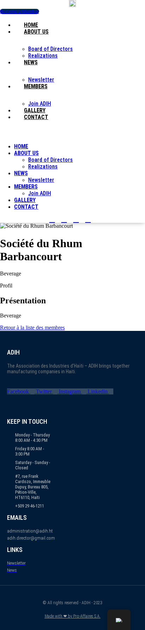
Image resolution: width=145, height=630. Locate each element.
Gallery (34, 110)
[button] (72, 129)
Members (36, 86)
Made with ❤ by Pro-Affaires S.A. (73, 616)
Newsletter (41, 79)
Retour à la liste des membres (32, 328)
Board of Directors (50, 49)
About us (36, 31)
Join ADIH (39, 103)
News (31, 62)
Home (31, 25)
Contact (36, 117)
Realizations (43, 55)
